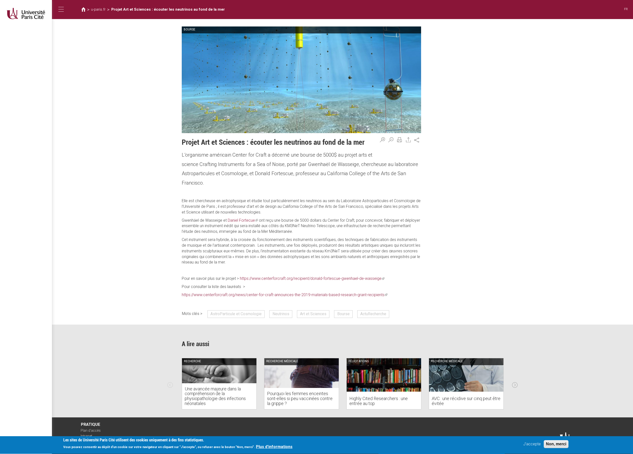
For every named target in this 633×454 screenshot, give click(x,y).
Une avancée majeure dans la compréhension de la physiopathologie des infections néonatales (215, 396)
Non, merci (556, 444)
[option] (219, 383)
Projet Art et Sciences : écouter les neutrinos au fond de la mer (168, 9)
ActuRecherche (373, 313)
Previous (170, 384)
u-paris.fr (98, 9)
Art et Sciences (313, 313)
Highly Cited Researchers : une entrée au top (378, 401)
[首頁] (26, 13)
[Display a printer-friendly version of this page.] (399, 139)
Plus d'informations (274, 447)
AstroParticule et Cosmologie (236, 313)
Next (515, 384)
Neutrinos (280, 313)
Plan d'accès (91, 430)
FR (626, 9)
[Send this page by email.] (408, 139)
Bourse (343, 313)
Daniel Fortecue (243, 220)
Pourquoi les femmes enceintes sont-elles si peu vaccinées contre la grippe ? (300, 398)
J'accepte (532, 444)
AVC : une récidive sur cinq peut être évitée (466, 401)
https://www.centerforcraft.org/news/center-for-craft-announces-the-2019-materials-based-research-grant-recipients (284, 294)
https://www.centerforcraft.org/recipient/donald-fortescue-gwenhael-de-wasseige (312, 278)
